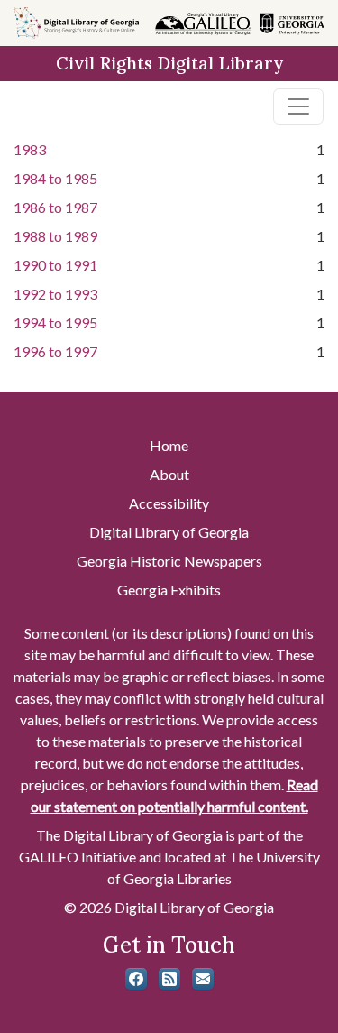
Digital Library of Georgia (169, 531)
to (55, 178)
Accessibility (169, 503)
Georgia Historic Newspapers (169, 560)
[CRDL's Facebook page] (136, 979)
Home (169, 445)
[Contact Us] (203, 979)
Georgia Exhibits (169, 589)
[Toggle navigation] (298, 106)
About (169, 474)
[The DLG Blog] (169, 979)
